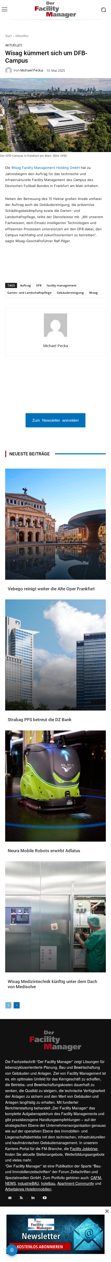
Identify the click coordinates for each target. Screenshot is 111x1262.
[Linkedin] (38, 269)
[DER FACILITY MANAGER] (55, 10)
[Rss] (21, 1197)
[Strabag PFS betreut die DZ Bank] (55, 655)
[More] (86, 269)
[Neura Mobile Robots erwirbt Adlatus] (55, 786)
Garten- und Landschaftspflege (29, 293)
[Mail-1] (9, 1197)
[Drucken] (62, 269)
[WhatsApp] (26, 269)
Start (8, 36)
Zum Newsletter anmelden (55, 420)
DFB (39, 285)
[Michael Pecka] (9, 70)
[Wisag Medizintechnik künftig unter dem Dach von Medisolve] (55, 916)
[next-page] (16, 1005)
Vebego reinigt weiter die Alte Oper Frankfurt (51, 588)
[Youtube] (44, 1197)
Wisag (93, 293)
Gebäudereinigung (70, 293)
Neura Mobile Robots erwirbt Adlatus (44, 850)
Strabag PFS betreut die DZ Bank (40, 719)
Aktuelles (21, 36)
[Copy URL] (74, 269)
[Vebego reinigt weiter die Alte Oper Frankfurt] (55, 524)
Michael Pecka (31, 70)
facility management (61, 285)
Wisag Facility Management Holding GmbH (45, 168)
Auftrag (25, 285)
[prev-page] (8, 1005)
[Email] (50, 269)
